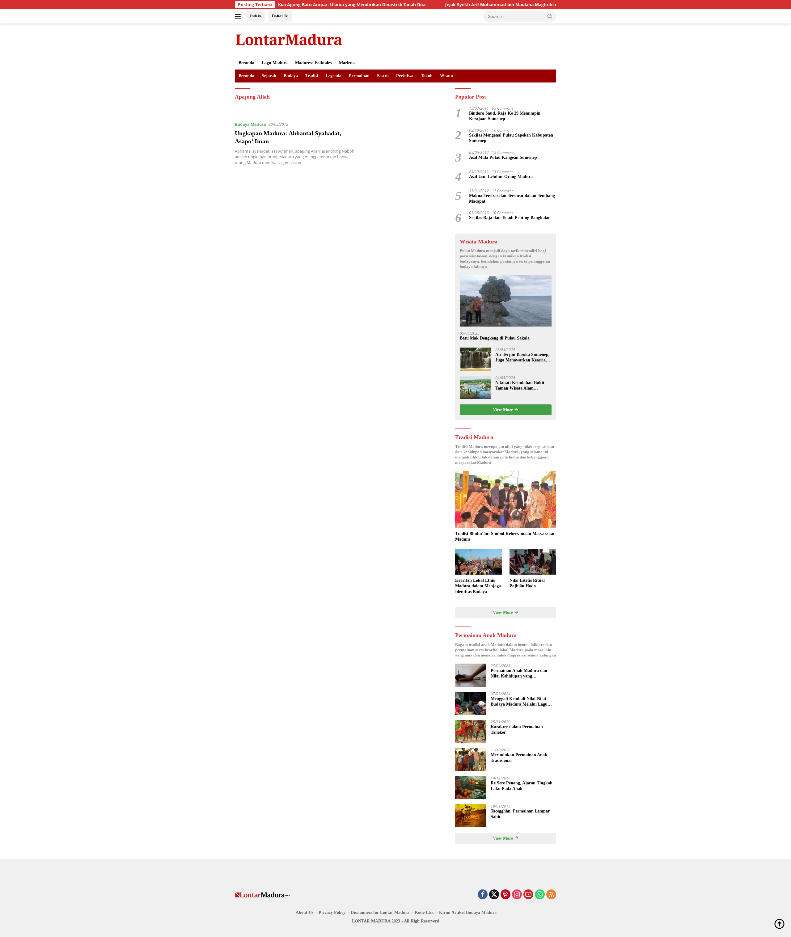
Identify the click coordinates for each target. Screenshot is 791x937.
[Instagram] (517, 894)
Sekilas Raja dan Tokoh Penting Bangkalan (510, 217)
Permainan (359, 76)
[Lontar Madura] (289, 39)
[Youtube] (528, 894)
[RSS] (551, 894)
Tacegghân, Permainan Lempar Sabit (520, 814)
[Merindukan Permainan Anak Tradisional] (470, 759)
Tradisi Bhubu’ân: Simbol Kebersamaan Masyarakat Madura (505, 536)
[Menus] (239, 16)
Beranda (246, 63)
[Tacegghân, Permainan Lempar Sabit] (470, 815)
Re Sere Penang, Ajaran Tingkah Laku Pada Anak (521, 786)
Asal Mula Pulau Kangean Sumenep (503, 157)
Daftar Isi (280, 16)
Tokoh (427, 76)
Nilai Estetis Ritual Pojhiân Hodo (527, 583)
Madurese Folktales (313, 63)
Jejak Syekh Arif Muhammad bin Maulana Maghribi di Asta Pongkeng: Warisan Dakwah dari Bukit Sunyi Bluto (526, 4)
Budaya (291, 76)
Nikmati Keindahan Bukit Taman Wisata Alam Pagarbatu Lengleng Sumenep (519, 385)
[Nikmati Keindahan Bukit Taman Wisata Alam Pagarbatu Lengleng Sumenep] (475, 387)
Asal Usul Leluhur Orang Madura (501, 176)
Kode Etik (424, 912)
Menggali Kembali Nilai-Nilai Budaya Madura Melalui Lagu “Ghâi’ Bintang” (519, 701)
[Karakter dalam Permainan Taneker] (470, 731)
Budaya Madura (250, 124)
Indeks (255, 16)
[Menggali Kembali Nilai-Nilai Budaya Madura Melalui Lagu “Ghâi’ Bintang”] (470, 703)
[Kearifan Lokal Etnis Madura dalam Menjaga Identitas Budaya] (478, 562)
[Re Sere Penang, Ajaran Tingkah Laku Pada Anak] (470, 787)
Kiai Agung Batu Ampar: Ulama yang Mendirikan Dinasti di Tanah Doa (316, 4)
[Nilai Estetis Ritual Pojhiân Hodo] (533, 562)
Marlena (347, 63)
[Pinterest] (505, 894)
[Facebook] (483, 894)
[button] (550, 16)
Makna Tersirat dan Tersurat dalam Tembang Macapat (512, 198)
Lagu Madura (275, 63)
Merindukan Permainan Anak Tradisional (519, 758)
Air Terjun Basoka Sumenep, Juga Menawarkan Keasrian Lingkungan (522, 357)
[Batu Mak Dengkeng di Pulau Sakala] (506, 301)
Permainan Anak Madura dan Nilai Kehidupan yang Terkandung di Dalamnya (519, 673)
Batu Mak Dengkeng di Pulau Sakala (495, 338)
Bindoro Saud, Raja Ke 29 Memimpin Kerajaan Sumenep (504, 116)
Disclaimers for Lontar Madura (380, 912)
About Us (304, 912)
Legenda (333, 76)
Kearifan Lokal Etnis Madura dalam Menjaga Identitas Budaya (478, 586)
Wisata (446, 76)
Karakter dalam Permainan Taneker (517, 729)
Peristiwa (404, 76)
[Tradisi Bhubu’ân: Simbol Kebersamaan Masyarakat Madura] (505, 499)
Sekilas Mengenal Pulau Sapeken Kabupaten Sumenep (511, 138)
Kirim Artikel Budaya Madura (468, 912)
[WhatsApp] (540, 894)
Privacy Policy (332, 912)
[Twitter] (494, 894)
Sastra (383, 76)
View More (503, 409)
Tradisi (311, 76)
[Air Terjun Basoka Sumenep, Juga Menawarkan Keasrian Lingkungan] (475, 359)
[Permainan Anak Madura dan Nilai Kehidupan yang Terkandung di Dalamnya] (470, 675)
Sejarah (269, 76)
